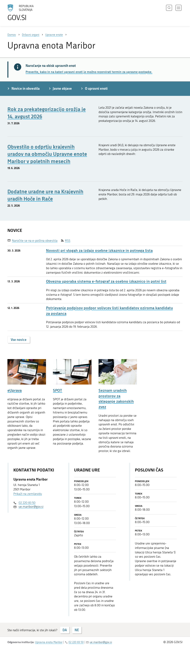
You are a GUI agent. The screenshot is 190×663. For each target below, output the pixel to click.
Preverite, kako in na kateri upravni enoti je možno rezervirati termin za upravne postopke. (89, 71)
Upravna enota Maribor (49, 642)
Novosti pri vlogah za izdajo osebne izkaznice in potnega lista (99, 250)
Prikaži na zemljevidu (27, 494)
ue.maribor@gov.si (31, 506)
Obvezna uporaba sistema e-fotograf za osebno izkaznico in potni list (106, 281)
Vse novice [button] (19, 339)
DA (65, 630)
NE (77, 630)
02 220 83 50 (27, 503)
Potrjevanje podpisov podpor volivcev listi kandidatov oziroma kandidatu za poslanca (109, 310)
